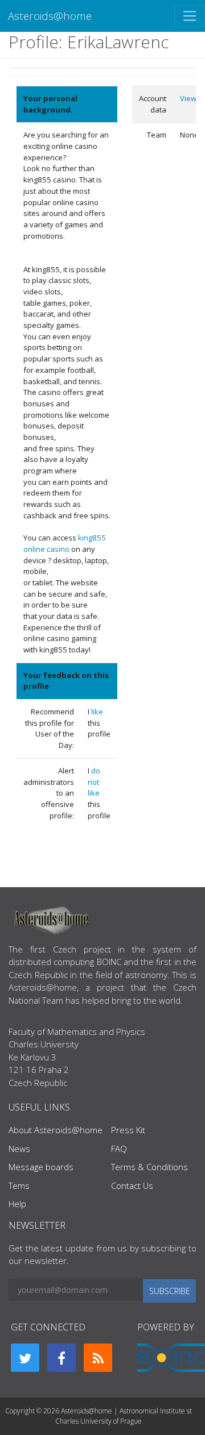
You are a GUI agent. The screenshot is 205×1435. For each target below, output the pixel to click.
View (188, 98)
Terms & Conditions (149, 1166)
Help (17, 1203)
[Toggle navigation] (189, 16)
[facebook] (61, 1358)
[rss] (98, 1358)
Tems (19, 1185)
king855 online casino (64, 543)
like (97, 711)
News (19, 1148)
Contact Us (132, 1185)
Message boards (41, 1166)
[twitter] (25, 1358)
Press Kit (128, 1129)
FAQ (119, 1148)
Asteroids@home (50, 16)
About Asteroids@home (55, 1129)
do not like (94, 782)
